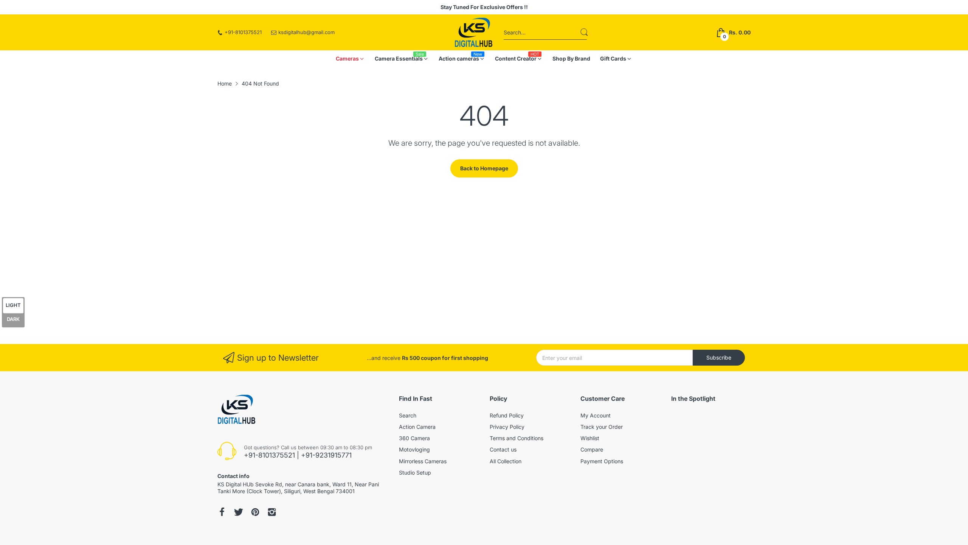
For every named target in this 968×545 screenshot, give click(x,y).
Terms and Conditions (516, 438)
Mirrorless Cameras (423, 461)
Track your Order (601, 427)
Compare (591, 449)
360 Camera (414, 438)
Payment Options (601, 461)
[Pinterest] (255, 512)
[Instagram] (238, 512)
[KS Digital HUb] (473, 32)
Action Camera (417, 427)
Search (407, 415)
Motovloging (414, 449)
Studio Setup (415, 472)
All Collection (505, 461)
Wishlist (589, 438)
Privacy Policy (507, 427)
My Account (595, 415)
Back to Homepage (484, 168)
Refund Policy (507, 415)
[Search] (584, 32)
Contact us (503, 449)
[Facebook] (221, 512)
